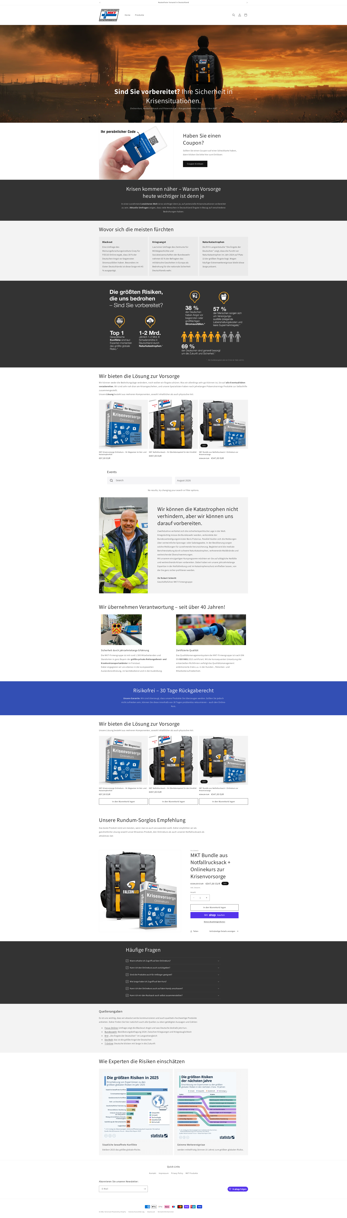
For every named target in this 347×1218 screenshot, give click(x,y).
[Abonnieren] (145, 1189)
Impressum (164, 1173)
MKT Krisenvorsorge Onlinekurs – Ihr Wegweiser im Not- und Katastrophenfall (122, 453)
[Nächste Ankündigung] (247, 2)
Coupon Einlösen (195, 163)
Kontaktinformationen (166, 1212)
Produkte (139, 15)
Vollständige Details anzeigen (222, 931)
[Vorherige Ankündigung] (100, 2)
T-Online (109, 1043)
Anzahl (193, 892)
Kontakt (152, 1173)
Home (127, 15)
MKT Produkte (192, 1173)
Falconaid (108, 1212)
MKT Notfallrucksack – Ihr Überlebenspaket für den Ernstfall (172, 452)
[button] (234, 15)
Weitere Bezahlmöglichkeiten (214, 922)
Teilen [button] (195, 931)
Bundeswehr (111, 1031)
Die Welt (109, 1039)
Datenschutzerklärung (136, 1212)
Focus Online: (111, 1027)
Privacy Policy (177, 1173)
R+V (106, 1035)
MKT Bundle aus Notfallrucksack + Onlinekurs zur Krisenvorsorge (218, 453)
